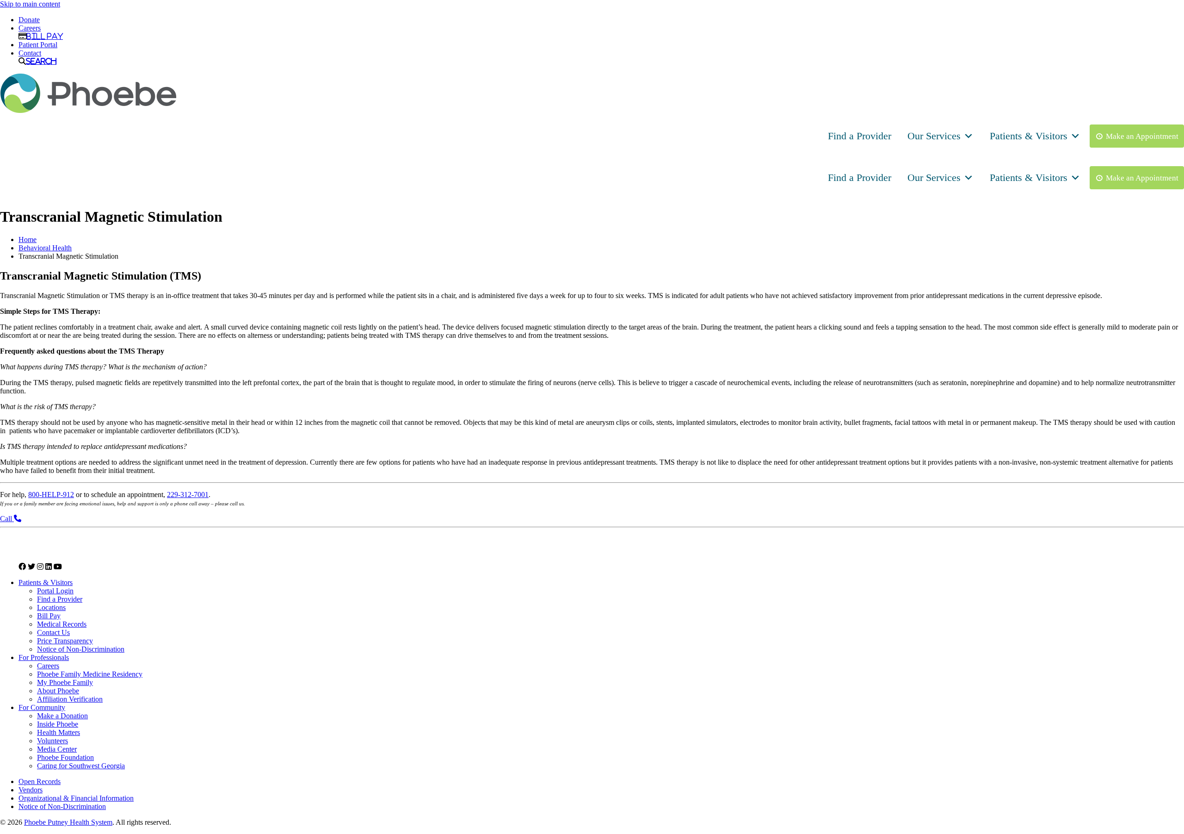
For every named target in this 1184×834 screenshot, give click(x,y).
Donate (29, 20)
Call (7, 519)
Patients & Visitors (1028, 136)
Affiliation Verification (70, 699)
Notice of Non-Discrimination (80, 649)
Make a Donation (62, 716)
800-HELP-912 (51, 494)
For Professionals (43, 657)
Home (27, 239)
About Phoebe (58, 691)
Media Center (57, 749)
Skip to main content (30, 4)
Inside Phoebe (57, 724)
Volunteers (52, 741)
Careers (29, 28)
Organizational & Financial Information (76, 798)
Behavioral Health (45, 248)
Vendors (30, 790)
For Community (41, 707)
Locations (51, 607)
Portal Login (55, 591)
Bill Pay (45, 36)
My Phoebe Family (65, 682)
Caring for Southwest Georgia (81, 766)
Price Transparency (65, 641)
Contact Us (53, 632)
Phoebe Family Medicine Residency (89, 674)
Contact (29, 53)
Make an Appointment (1142, 136)
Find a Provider (859, 136)
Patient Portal (37, 45)
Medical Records (61, 624)
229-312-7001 (188, 494)
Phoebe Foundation (65, 757)
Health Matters (58, 732)
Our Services (934, 136)
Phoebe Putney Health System (68, 822)
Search (41, 61)
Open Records (39, 781)
